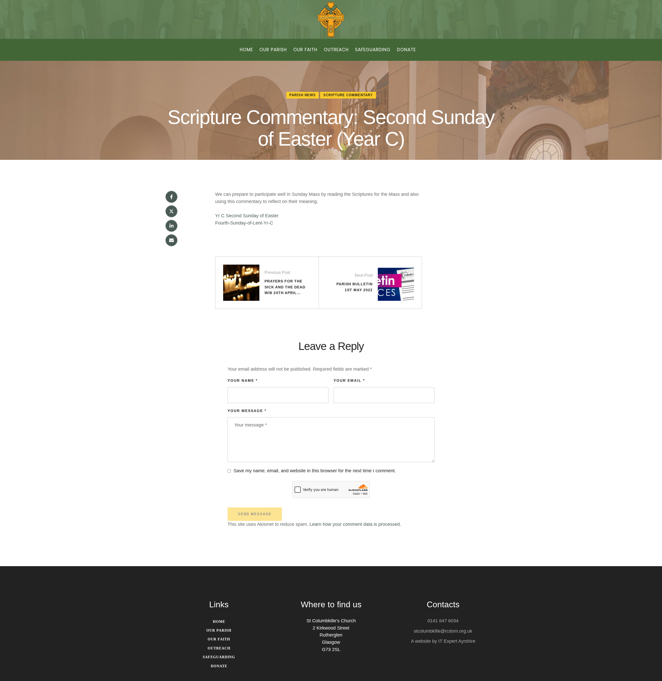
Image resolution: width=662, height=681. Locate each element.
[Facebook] (171, 197)
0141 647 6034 (442, 620)
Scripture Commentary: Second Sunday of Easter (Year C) (331, 128)
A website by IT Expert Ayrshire (443, 641)
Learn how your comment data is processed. (355, 524)
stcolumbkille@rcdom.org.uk (443, 631)
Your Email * (349, 380)
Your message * (247, 411)
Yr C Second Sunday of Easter (247, 215)
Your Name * (243, 380)
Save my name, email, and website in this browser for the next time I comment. (315, 470)
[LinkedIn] (171, 226)
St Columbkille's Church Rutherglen (331, 575)
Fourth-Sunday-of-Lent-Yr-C (244, 223)
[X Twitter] (171, 211)
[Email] (171, 240)
